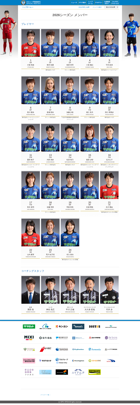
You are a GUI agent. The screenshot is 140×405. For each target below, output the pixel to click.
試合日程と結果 (84, 7)
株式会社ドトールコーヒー (109, 65)
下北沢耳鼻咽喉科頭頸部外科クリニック (70, 113)
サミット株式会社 (70, 65)
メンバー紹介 (97, 7)
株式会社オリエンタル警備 (109, 207)
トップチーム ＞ (28, 7)
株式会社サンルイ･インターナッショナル (31, 161)
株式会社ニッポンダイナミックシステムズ (109, 161)
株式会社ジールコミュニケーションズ (30, 113)
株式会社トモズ (50, 65)
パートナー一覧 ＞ (45, 395)
